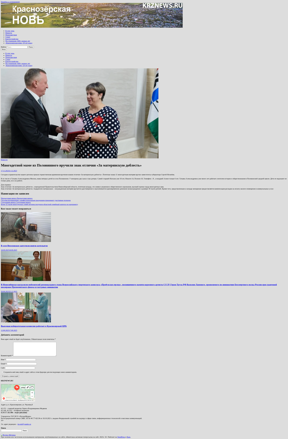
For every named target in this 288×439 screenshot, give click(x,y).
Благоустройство (11, 39)
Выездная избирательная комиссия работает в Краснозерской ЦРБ (34, 326)
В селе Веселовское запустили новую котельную (24, 246)
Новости (8, 33)
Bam (128, 437)
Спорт (7, 37)
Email (3, 364)
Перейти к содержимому (10, 2)
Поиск (3, 428)
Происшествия (11, 35)
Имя (3, 359)
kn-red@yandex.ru (24, 424)
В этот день (9, 31)
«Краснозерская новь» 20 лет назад (18, 43)
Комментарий (7, 356)
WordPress (121, 437)
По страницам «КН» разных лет (17, 41)
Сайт (3, 368)
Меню (4, 49)
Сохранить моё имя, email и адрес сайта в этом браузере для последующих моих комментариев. (40, 372)
